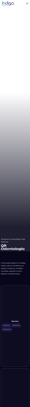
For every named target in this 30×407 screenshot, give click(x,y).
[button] (27, 3)
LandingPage (15, 239)
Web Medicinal (7, 329)
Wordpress (5, 239)
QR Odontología (13, 247)
